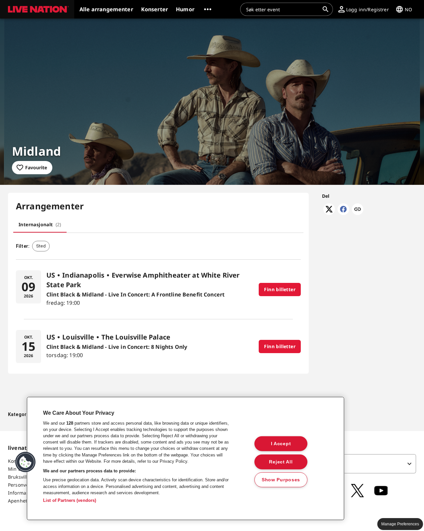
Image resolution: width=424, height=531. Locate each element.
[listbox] (348, 463)
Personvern (21, 485)
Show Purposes (281, 479)
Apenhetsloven (25, 501)
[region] (185, 458)
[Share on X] (329, 213)
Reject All (280, 461)
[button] (37, 9)
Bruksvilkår (20, 477)
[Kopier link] (357, 209)
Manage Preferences (400, 524)
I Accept (281, 443)
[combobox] (282, 9)
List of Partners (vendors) (69, 500)
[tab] (40, 225)
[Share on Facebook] (343, 213)
